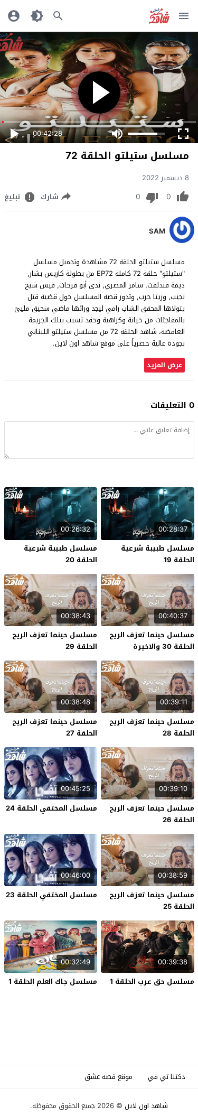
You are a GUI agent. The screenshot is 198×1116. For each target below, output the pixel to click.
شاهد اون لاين (146, 1105)
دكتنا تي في (166, 1076)
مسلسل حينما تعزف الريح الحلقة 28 (151, 727)
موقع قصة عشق (108, 1076)
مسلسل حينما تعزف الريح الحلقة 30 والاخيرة (151, 640)
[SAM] (181, 240)
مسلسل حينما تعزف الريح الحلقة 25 (151, 900)
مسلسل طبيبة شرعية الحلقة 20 (60, 554)
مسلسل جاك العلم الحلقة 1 (52, 981)
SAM (157, 231)
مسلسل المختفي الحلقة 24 (51, 808)
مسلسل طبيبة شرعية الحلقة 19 (157, 554)
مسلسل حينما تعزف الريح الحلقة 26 (151, 814)
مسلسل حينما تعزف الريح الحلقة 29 (54, 640)
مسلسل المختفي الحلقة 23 (51, 894)
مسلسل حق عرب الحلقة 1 (152, 981)
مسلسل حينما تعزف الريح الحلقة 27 (54, 727)
